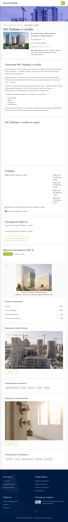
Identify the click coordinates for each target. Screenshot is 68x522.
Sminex (17, 459)
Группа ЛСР (48, 459)
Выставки (6, 508)
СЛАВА (39, 388)
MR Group (39, 459)
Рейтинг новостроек (42, 487)
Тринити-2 (31, 388)
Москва (7, 306)
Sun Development (27, 459)
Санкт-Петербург (11, 310)
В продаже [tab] (7, 254)
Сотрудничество (8, 487)
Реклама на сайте (9, 484)
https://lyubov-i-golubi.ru (44, 47)
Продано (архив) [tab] (19, 254)
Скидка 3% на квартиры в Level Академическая (53, 502)
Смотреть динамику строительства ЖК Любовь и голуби (26, 207)
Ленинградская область (13, 318)
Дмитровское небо (12, 388)
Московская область (11, 314)
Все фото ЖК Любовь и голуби (16, 211)
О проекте (6, 481)
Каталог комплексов (41, 481)
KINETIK (46, 388)
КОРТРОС (9, 459)
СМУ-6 (44, 39)
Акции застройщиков (10, 501)
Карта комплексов (41, 484)
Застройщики (39, 491)
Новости (6, 505)
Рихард (23, 388)
